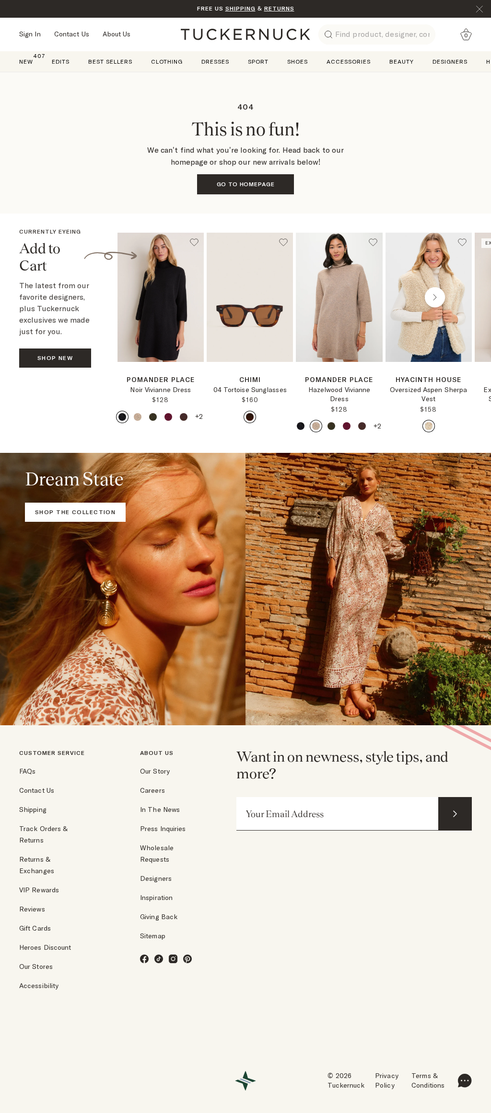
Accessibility (38, 985)
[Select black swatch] (122, 417)
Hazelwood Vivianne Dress (339, 394)
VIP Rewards (39, 890)
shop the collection (75, 512)
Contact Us (71, 34)
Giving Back (158, 916)
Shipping (33, 809)
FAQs (27, 771)
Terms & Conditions (427, 1080)
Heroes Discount (45, 947)
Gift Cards (35, 928)
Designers (156, 878)
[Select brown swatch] (183, 417)
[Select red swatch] (168, 417)
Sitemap (152, 936)
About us (157, 752)
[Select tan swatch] (137, 417)
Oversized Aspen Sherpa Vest (428, 394)
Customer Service (52, 752)
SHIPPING (240, 8)
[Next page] (197, 377)
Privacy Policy (386, 1080)
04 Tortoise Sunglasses (250, 389)
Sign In (30, 34)
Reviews (32, 909)
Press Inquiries (163, 828)
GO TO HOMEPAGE (246, 184)
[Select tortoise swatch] (250, 417)
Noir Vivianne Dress (160, 389)
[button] (160, 366)
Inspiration (156, 897)
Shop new (55, 357)
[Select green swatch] (153, 417)
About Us (117, 34)
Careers (152, 790)
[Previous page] (154, 297)
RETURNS (279, 8)
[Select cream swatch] (429, 426)
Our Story (155, 771)
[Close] (479, 9)
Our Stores (36, 966)
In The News (160, 809)
